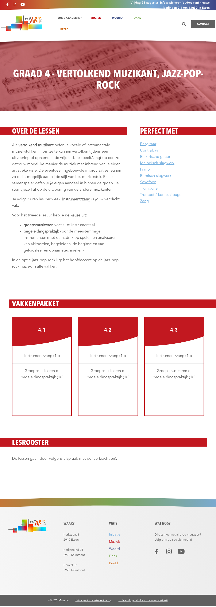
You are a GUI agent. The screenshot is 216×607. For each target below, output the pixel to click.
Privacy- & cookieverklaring (94, 600)
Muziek (95, 18)
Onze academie (69, 18)
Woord (117, 18)
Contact (203, 24)
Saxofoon (148, 182)
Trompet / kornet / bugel (161, 195)
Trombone (149, 188)
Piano (145, 169)
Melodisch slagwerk (157, 163)
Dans (137, 18)
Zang (144, 201)
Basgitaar (148, 144)
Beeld (64, 29)
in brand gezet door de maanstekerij (143, 600)
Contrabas (149, 150)
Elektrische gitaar (155, 157)
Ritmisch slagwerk (155, 176)
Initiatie (114, 534)
